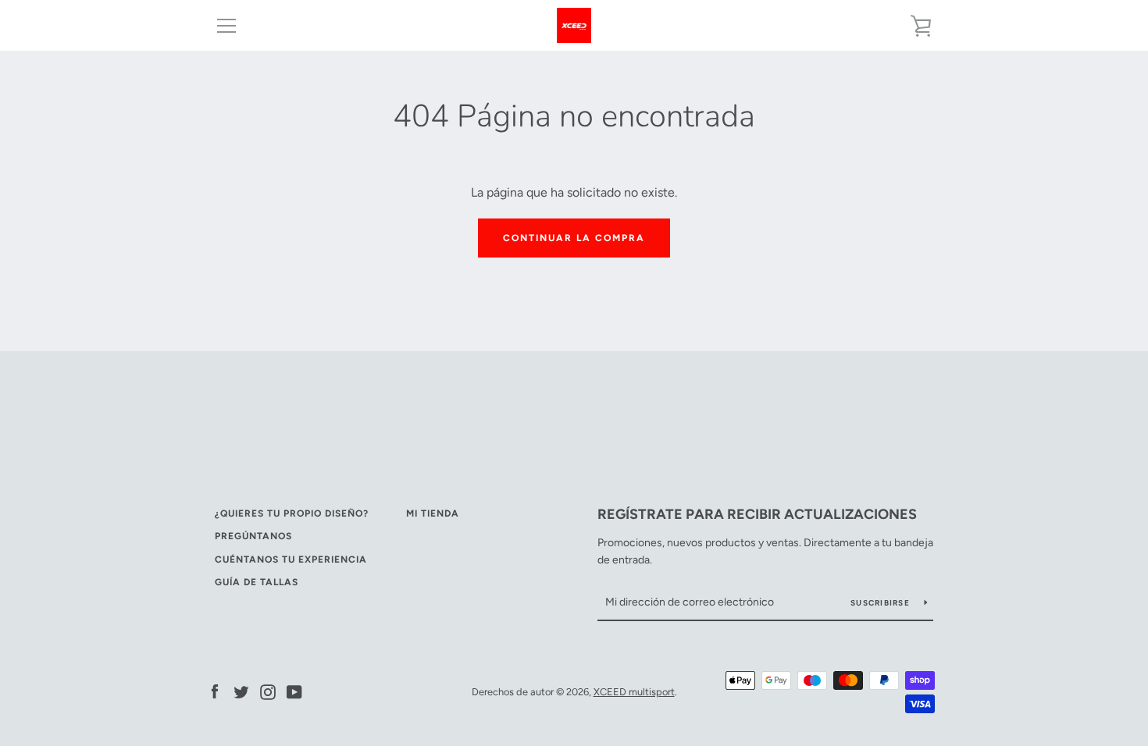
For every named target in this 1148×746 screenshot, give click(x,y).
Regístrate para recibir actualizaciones (757, 514)
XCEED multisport (634, 692)
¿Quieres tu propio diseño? (292, 513)
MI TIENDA (432, 513)
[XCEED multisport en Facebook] (215, 691)
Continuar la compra (574, 238)
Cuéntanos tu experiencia (291, 559)
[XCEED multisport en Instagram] (268, 691)
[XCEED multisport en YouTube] (294, 691)
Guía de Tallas (256, 582)
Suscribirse (881, 603)
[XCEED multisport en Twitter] (241, 691)
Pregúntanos (253, 536)
